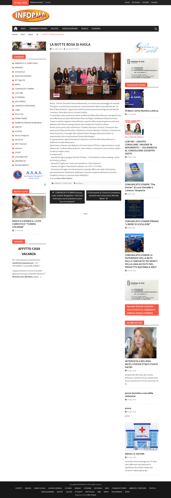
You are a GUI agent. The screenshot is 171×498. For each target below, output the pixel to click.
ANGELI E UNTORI (134, 453)
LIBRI (17, 110)
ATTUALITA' (20, 80)
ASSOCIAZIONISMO (70, 28)
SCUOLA (84, 28)
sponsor (18, 148)
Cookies (154, 2)
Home (127, 2)
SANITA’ (106, 492)
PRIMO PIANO (21, 118)
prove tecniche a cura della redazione (139, 395)
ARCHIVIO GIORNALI (55, 488)
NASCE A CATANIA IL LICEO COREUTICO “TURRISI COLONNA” (26, 223)
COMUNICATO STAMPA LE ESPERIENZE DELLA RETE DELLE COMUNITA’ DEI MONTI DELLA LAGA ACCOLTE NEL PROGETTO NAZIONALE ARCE (141, 261)
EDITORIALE (20, 101)
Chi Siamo (136, 2)
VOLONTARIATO (22, 165)
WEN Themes (91, 495)
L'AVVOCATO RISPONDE (25, 105)
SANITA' (18, 127)
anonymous (20, 71)
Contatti (145, 2)
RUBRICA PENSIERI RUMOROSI (28, 122)
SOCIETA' (19, 139)
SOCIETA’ (60, 492)
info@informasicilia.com (23, 263)
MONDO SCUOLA (39, 488)
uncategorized (21, 156)
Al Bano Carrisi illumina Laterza (141, 110)
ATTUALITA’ (78, 492)
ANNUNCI (19, 67)
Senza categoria (22, 135)
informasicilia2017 (72, 49)
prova (128, 408)
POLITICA (54, 28)
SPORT (18, 152)
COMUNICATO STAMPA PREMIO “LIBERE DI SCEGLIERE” (142, 223)
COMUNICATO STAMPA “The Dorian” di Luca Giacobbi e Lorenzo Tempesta (140, 187)
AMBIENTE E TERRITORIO (63, 183)
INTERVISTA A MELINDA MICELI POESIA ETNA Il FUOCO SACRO (141, 364)
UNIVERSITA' (20, 161)
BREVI (23, 28)
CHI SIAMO (68, 488)
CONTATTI (18, 488)
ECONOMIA (96, 28)
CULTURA (19, 93)
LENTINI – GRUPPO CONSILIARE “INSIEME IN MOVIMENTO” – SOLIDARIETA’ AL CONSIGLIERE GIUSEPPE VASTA (141, 147)
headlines (79, 183)
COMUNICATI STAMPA (38, 28)
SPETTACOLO (21, 144)
